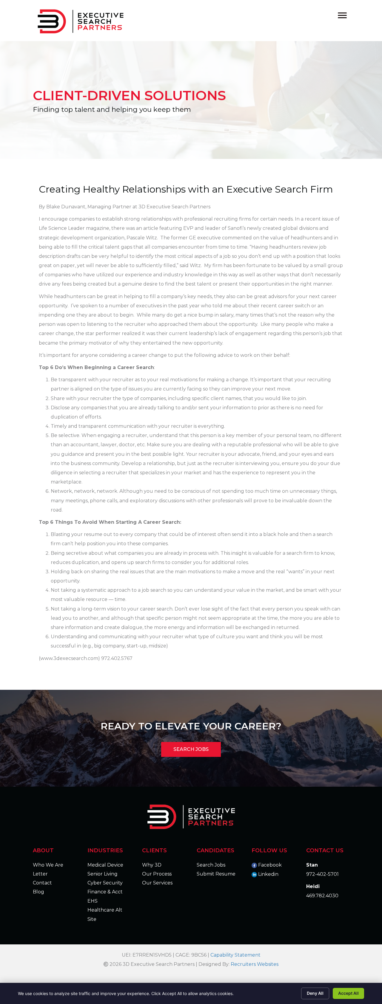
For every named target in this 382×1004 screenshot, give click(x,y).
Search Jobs (211, 865)
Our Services (157, 883)
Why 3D (151, 865)
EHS (92, 901)
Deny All (315, 993)
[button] (191, 749)
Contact (42, 883)
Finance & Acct (105, 892)
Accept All (348, 993)
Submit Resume (216, 874)
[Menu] (342, 15)
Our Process (157, 874)
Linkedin (268, 874)
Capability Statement (235, 955)
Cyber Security (105, 883)
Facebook (270, 865)
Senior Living (102, 874)
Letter (40, 874)
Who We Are (48, 865)
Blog (38, 892)
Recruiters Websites (254, 964)
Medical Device (105, 865)
